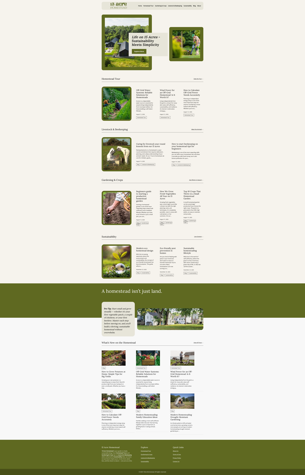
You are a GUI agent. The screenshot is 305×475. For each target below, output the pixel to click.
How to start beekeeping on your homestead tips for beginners (185, 146)
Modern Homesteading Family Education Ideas (147, 416)
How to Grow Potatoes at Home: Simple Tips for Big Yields (113, 374)
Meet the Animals (196, 129)
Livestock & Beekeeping (148, 164)
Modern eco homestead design (144, 249)
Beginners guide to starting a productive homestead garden (143, 196)
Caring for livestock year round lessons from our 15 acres (150, 145)
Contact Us (176, 461)
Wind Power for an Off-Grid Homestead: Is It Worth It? (167, 94)
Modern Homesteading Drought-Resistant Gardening (181, 417)
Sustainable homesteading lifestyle (190, 250)
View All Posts (198, 342)
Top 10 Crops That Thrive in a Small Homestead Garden (192, 195)
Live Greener (198, 236)
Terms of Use (177, 454)
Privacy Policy (177, 458)
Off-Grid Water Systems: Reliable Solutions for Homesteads (144, 94)
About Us (175, 451)
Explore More (139, 51)
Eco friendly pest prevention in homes (168, 250)
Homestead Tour (141, 117)
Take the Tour (197, 79)
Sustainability (145, 273)
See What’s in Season (195, 180)
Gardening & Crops (142, 223)
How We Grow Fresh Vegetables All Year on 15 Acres (168, 195)
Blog (138, 164)
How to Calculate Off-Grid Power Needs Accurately (192, 92)
